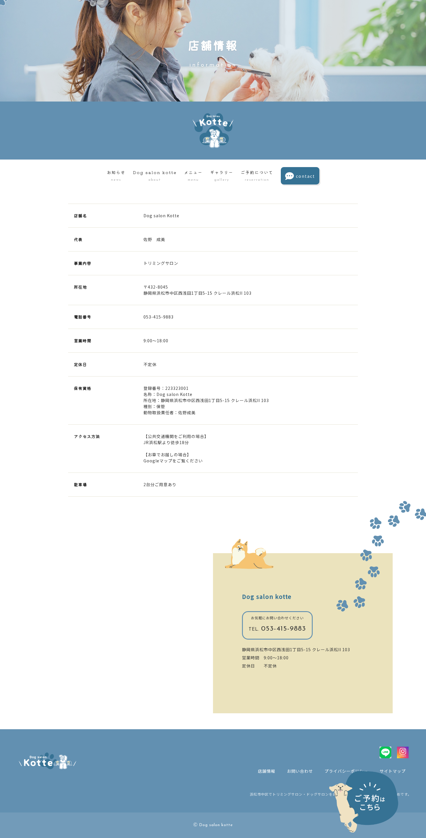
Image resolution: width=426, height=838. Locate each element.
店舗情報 (266, 771)
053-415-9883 (277, 628)
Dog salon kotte (267, 596)
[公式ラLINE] (385, 752)
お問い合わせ (300, 771)
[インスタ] (403, 752)
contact (305, 176)
